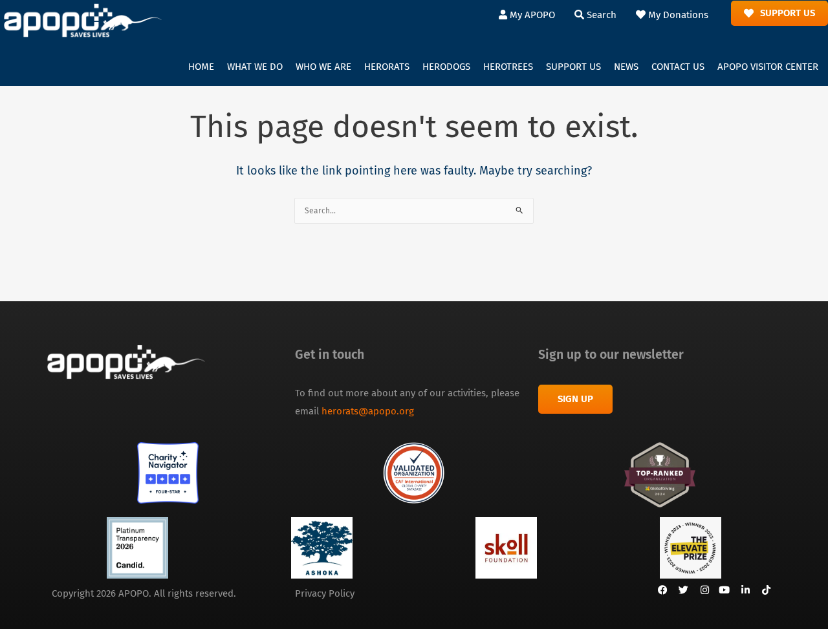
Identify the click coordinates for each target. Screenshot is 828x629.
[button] (255, 67)
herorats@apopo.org (367, 411)
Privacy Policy (324, 593)
